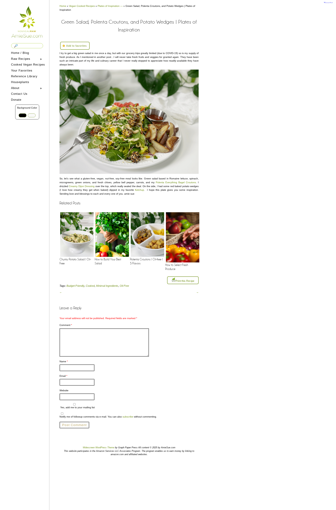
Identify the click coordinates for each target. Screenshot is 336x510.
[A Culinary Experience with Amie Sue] (27, 21)
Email (63, 376)
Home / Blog (20, 53)
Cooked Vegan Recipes (28, 64)
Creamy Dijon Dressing (81, 186)
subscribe (127, 416)
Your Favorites (21, 70)
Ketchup (139, 189)
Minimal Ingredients (107, 285)
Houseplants (20, 82)
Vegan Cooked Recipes (82, 6)
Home (62, 6)
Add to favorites (76, 45)
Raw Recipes (20, 59)
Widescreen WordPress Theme (98, 447)
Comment (65, 325)
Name (63, 361)
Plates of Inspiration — (110, 6)
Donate (16, 99)
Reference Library (24, 76)
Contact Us (19, 93)
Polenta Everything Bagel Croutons (176, 182)
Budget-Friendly (75, 285)
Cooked (90, 285)
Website (63, 390)
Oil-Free (124, 285)
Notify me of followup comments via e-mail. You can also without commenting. (108, 416)
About (14, 88)
